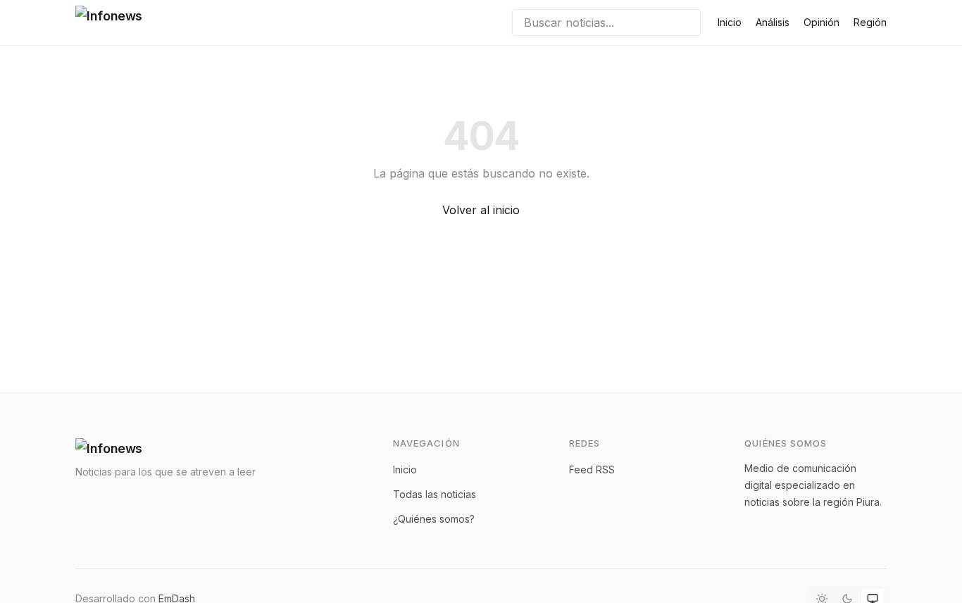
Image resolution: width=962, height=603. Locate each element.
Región (870, 22)
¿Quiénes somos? (434, 519)
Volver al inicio (481, 210)
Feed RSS (592, 469)
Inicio (730, 22)
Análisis (772, 22)
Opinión (821, 22)
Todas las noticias (434, 494)
